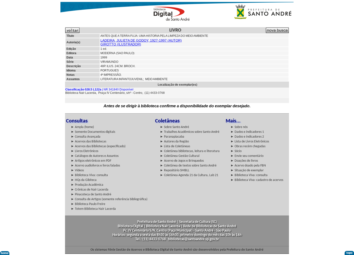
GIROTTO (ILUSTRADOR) (120, 44)
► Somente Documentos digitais (93, 132)
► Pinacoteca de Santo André (91, 194)
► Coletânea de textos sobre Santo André (188, 165)
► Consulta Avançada (85, 137)
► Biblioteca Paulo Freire (88, 204)
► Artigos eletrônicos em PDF (91, 161)
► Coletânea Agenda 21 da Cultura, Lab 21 (189, 175)
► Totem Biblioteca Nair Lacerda (93, 209)
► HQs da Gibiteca (84, 180)
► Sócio (236, 151)
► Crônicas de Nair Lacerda (89, 189)
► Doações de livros (244, 161)
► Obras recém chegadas (247, 146)
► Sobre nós (239, 127)
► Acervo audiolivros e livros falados (95, 165)
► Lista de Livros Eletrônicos (249, 141)
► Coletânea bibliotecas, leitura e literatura (190, 151)
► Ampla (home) (82, 127)
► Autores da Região (174, 141)
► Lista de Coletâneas (175, 146)
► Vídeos (77, 170)
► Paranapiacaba (172, 137)
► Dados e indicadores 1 (247, 132)
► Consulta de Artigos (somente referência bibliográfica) (109, 199)
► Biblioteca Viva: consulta (89, 175)
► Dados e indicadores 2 (247, 137)
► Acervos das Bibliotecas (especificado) (98, 146)
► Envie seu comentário (246, 156)
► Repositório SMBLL (174, 170)
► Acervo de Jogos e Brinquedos (182, 161)
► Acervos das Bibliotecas (88, 141)
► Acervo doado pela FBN (248, 165)
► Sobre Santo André (174, 127)
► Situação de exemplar (247, 170)
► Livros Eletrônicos (84, 151)
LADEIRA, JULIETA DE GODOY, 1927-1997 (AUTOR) (141, 40)
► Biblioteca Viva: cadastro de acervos (256, 180)
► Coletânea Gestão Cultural (179, 156)
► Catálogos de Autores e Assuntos (94, 156)
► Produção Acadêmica (87, 185)
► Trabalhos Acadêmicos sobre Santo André (189, 132)
